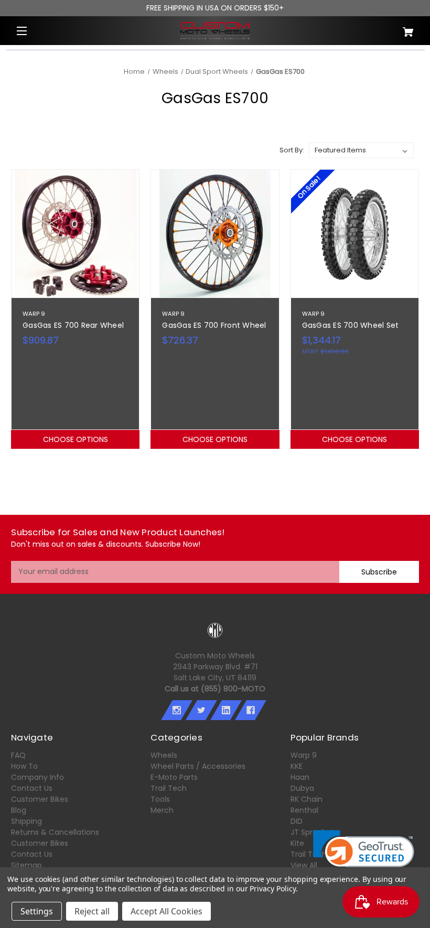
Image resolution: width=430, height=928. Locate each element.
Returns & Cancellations (55, 832)
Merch (162, 810)
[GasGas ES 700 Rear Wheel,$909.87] (75, 233)
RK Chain (306, 799)
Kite (297, 843)
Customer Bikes (39, 799)
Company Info (37, 777)
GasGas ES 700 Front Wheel (214, 325)
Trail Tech (168, 788)
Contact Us (31, 788)
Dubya (302, 788)
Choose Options (75, 439)
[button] (363, 855)
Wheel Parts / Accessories (197, 766)
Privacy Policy (272, 888)
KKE (297, 766)
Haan (300, 777)
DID (297, 821)
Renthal (304, 810)
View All (304, 865)
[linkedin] (226, 710)
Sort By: (292, 150)
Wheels (163, 755)
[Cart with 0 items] (385, 28)
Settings (36, 911)
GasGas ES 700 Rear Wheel (73, 325)
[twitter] (201, 710)
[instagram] (177, 710)
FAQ (18, 755)
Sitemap (26, 865)
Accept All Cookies (166, 911)
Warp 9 (304, 755)
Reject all (92, 911)
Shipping (26, 821)
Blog (18, 810)
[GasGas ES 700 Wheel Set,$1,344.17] (354, 233)
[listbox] (361, 150)
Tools (160, 799)
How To (24, 766)
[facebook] (250, 710)
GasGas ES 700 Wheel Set (350, 325)
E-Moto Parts (174, 777)
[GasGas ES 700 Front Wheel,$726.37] (214, 233)
